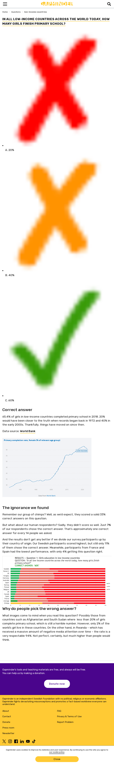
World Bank (27, 431)
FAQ (59, 711)
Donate (6, 722)
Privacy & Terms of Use (69, 716)
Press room (8, 727)
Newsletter (8, 733)
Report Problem (65, 722)
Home (5, 12)
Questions (16, 12)
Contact (6, 716)
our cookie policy (56, 752)
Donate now (57, 683)
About (5, 711)
